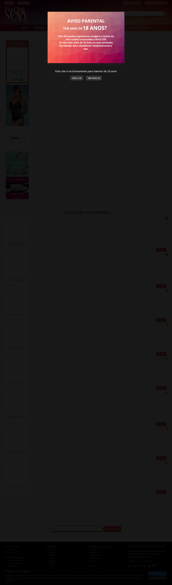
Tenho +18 (76, 78)
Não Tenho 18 (94, 78)
